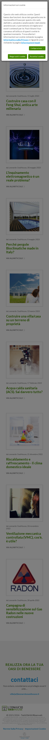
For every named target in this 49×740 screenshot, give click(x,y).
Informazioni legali (30, 42)
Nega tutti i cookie (17, 56)
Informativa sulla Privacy (16, 39)
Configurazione (36, 48)
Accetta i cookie (37, 56)
